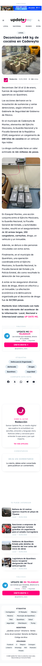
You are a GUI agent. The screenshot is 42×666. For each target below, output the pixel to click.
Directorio (25, 631)
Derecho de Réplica (29, 634)
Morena (10, 616)
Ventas (32, 631)
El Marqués (23, 612)
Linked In (9, 647)
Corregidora (10, 612)
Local (21, 33)
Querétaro (11, 372)
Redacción (13, 79)
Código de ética (21, 637)
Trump (33, 623)
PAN (10, 619)
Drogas (32, 367)
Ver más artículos (21, 444)
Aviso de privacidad (13, 634)
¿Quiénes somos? (13, 631)
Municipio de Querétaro (26, 616)
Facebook (10, 644)
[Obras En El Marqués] (21, 10)
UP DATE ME (31, 316)
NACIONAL (17, 26)
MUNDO (29, 26)
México (33, 612)
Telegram (23, 644)
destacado (11, 367)
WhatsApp (18, 647)
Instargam (31, 644)
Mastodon (33, 647)
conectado (31, 463)
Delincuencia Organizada (21, 362)
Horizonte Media (26, 657)
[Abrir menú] (3, 20)
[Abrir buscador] (39, 20)
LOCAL (5, 26)
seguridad (31, 372)
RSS (25, 647)
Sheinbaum (22, 623)
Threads (21, 650)
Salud (30, 619)
